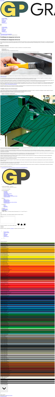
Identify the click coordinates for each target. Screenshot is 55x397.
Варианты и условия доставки (8, 195)
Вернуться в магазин (9, 395)
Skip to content (2, 0)
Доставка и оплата (4, 27)
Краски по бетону (6, 199)
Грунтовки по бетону (7, 200)
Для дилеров (4, 21)
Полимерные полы (6, 201)
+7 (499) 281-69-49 (3, 34)
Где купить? (5, 191)
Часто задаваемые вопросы (8, 193)
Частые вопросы (4, 31)
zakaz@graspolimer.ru (9, 34)
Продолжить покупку (3, 396)
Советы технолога (6, 194)
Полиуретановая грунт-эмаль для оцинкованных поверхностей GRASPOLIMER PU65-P (14, 167)
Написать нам (4, 210)
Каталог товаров (4, 18)
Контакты (5, 235)
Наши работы (4, 20)
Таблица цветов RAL (7, 196)
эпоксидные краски (3, 76)
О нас (3, 19)
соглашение (12, 228)
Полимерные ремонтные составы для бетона (10, 202)
